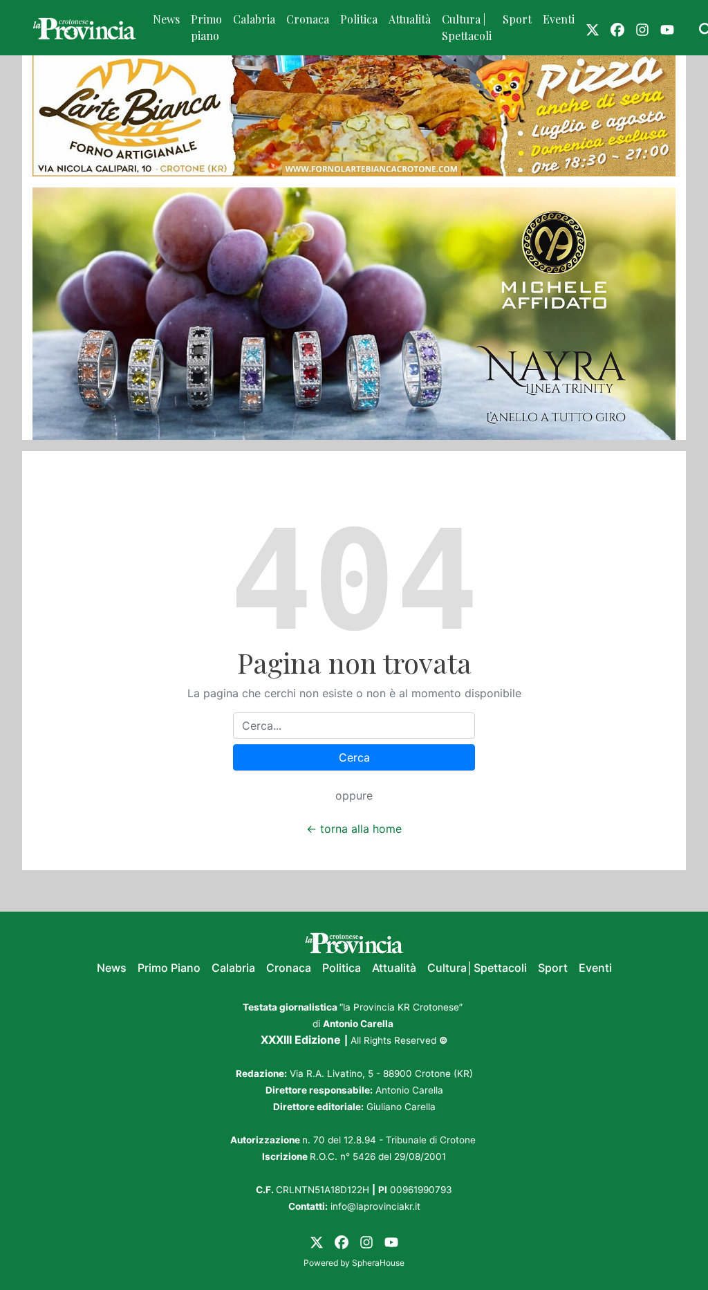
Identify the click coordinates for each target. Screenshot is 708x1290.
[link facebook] (617, 28)
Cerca (354, 757)
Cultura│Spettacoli (477, 968)
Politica (359, 19)
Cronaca (307, 19)
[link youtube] (667, 28)
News (166, 19)
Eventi (559, 19)
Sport (517, 19)
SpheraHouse (378, 1262)
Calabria (254, 19)
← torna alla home (354, 829)
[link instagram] (642, 28)
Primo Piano (169, 968)
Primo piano (206, 27)
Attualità (410, 19)
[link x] (592, 28)
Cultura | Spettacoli (467, 27)
